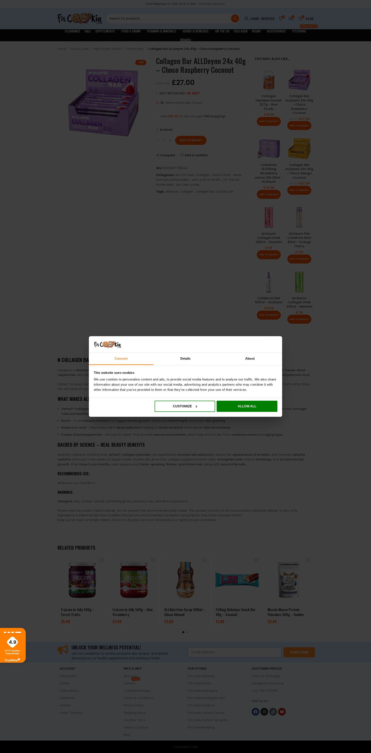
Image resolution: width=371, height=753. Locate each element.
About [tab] (250, 358)
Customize (182, 406)
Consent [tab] (121, 358)
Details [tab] (185, 358)
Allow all (247, 406)
